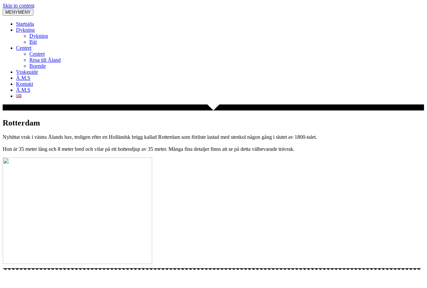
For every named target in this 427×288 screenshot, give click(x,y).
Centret (23, 48)
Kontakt (24, 84)
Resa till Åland (45, 60)
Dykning (25, 30)
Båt (33, 42)
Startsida (25, 24)
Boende (37, 66)
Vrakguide (27, 72)
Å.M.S (23, 78)
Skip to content (18, 5)
